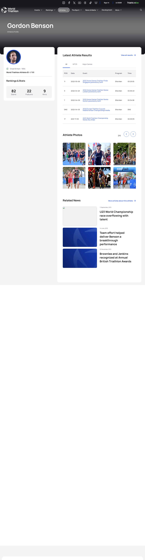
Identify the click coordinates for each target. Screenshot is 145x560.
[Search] (141, 10)
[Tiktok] (90, 3)
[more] (74, 153)
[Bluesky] (96, 3)
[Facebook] (69, 3)
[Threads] (85, 3)
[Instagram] (63, 3)
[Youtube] (79, 3)
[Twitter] (74, 3)
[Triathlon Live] (133, 3)
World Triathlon (9, 10)
